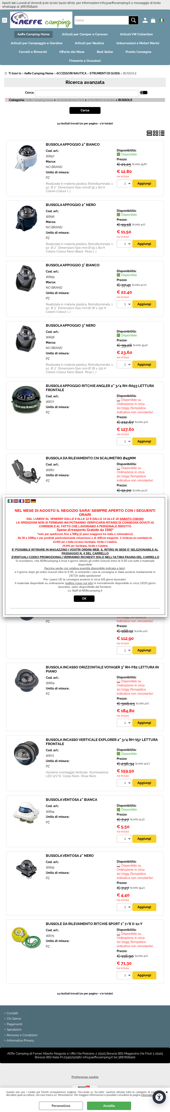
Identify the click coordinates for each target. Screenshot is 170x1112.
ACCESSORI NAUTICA (70, 100)
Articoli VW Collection (136, 34)
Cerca (29, 92)
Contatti (12, 1013)
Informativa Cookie (152, 1095)
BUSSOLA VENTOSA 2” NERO (70, 856)
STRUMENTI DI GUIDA (101, 100)
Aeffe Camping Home (33, 34)
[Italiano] (10, 502)
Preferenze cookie (85, 1077)
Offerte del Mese (71, 52)
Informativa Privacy (20, 1040)
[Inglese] (16, 502)
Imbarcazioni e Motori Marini (138, 43)
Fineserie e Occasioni (85, 61)
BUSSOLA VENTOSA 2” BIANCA (71, 800)
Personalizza (61, 1106)
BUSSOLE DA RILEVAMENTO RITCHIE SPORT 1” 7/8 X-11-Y (94, 924)
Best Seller (105, 52)
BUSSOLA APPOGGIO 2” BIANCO (73, 144)
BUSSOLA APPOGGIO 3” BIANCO (73, 265)
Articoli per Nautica (89, 43)
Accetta (109, 1106)
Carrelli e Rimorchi (33, 52)
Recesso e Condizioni (22, 1035)
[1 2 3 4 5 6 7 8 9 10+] (124, 184)
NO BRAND (54, 167)
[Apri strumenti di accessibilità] (159, 1097)
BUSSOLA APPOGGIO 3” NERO (71, 325)
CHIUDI (167, 1092)
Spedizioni (14, 1029)
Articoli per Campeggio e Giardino (36, 43)
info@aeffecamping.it (115, 3)
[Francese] (22, 502)
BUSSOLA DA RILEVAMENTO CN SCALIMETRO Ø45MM (91, 458)
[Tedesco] (33, 502)
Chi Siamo (14, 1018)
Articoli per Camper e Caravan (85, 34)
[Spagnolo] (27, 502)
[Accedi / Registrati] (146, 20)
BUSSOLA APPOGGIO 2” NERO (71, 205)
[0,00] (154, 20)
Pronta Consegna (138, 52)
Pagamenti (14, 1024)
